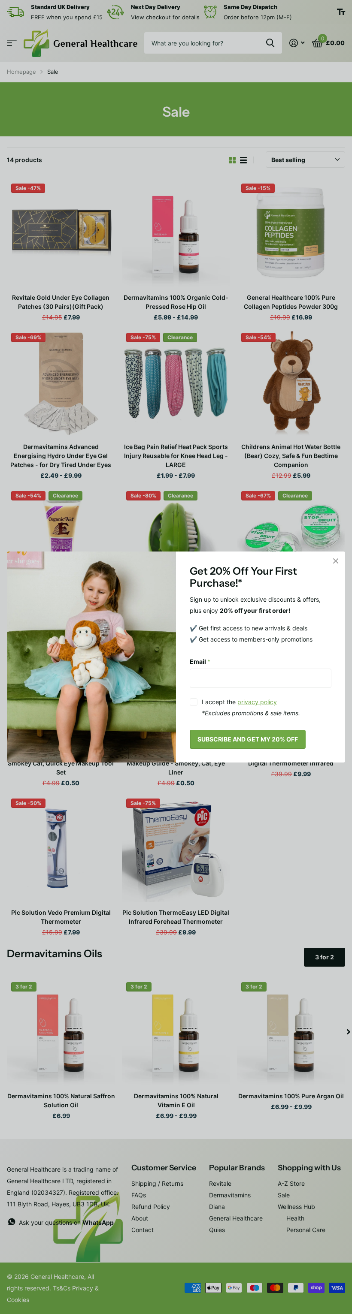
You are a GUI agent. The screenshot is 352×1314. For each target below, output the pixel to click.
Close (335, 561)
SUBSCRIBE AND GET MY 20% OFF (247, 739)
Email (200, 661)
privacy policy (257, 701)
